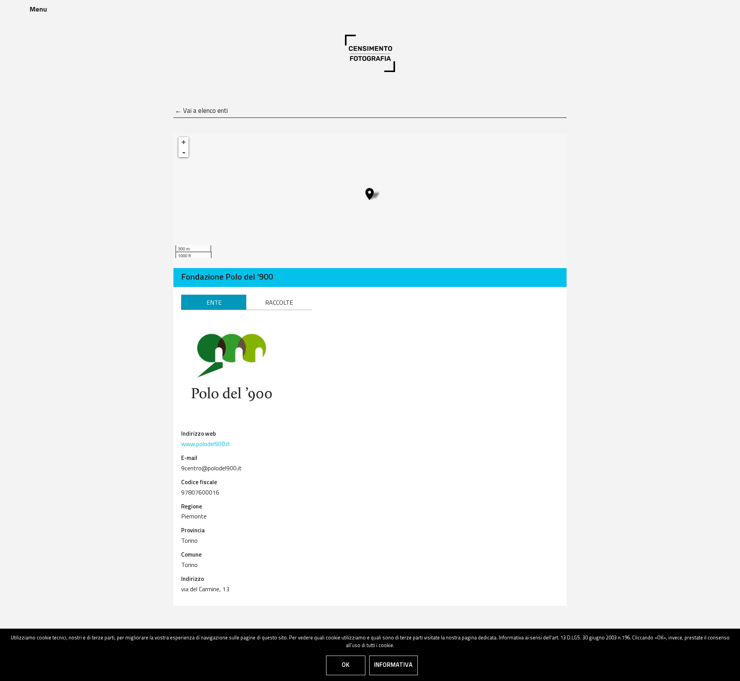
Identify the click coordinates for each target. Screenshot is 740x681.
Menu (38, 10)
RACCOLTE (279, 303)
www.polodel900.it (205, 444)
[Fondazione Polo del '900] (369, 194)
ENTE (214, 303)
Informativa (393, 665)
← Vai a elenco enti (201, 111)
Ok (346, 665)
